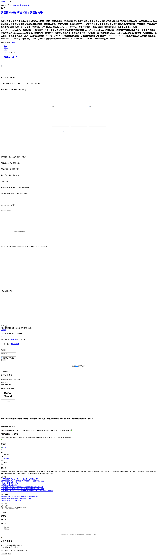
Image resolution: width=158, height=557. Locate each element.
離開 (9, 553)
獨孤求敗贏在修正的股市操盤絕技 (11, 500)
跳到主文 (3, 17)
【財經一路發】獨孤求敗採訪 (9, 483)
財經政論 (14, 42)
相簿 (5, 46)
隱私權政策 (88, 534)
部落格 (6, 48)
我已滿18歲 (4, 553)
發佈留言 (3, 360)
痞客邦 (12, 339)
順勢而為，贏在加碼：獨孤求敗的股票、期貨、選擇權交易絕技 (19, 496)
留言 (16, 339)
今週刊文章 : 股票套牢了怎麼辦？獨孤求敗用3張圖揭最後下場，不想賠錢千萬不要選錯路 (27, 491)
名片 (5, 50)
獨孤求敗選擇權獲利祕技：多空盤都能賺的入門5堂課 (16, 498)
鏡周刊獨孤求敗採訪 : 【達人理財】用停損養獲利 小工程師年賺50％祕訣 (22, 481)
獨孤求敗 (3, 330)
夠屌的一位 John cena (13, 57)
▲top (2, 346)
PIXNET (67, 534)
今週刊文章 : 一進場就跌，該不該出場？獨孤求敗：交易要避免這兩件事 (22, 487)
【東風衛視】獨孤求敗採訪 (9, 485)
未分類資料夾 (15, 344)
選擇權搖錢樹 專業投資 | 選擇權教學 (22, 12)
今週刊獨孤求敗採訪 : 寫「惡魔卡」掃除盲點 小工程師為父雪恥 (19, 479)
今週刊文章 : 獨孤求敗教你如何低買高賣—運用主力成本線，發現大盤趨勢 (22, 489)
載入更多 (3, 350)
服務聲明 (94, 534)
